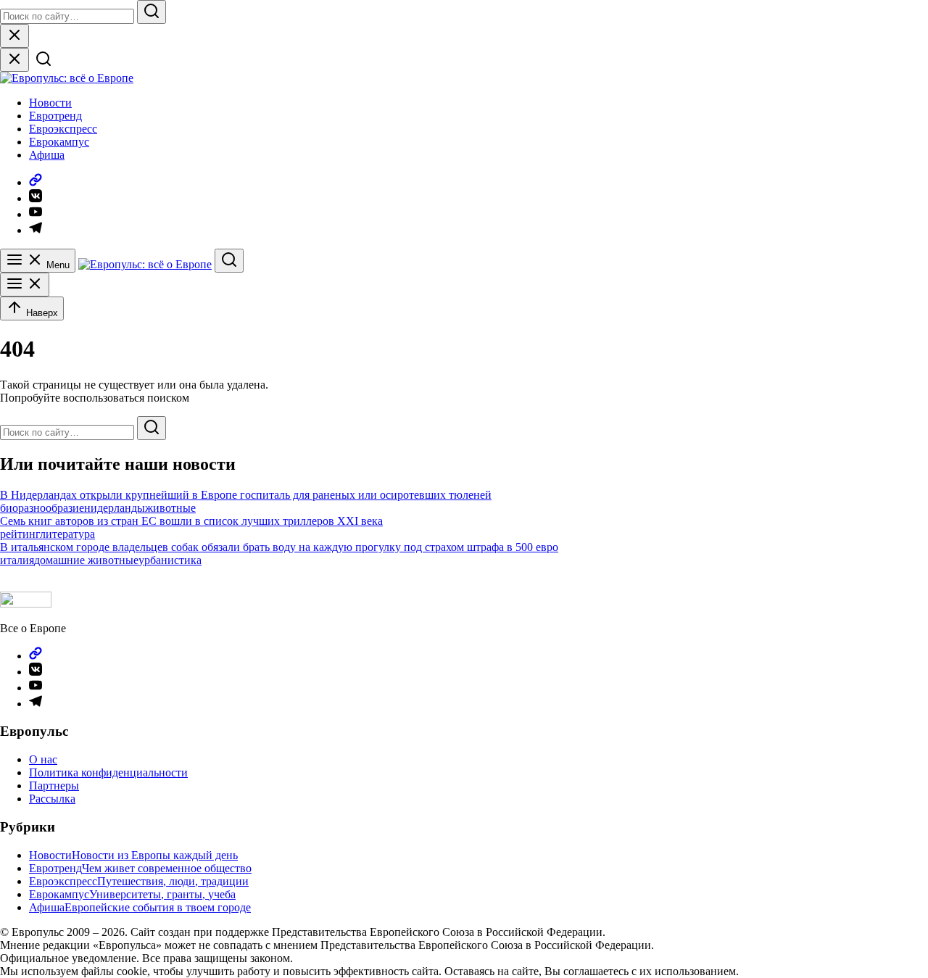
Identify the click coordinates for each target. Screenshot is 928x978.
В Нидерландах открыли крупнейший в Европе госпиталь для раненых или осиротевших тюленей (246, 495)
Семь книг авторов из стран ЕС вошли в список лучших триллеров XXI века (191, 521)
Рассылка (52, 798)
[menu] (24, 285)
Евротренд (55, 115)
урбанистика (170, 560)
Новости (50, 102)
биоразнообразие (42, 508)
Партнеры (54, 785)
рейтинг (20, 534)
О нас (43, 759)
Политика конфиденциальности (108, 772)
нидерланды (114, 508)
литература (67, 534)
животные (170, 508)
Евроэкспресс (63, 129)
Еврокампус (59, 142)
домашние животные (86, 560)
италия (17, 560)
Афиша (47, 155)
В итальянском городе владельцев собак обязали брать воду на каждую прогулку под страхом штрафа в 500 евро (279, 547)
